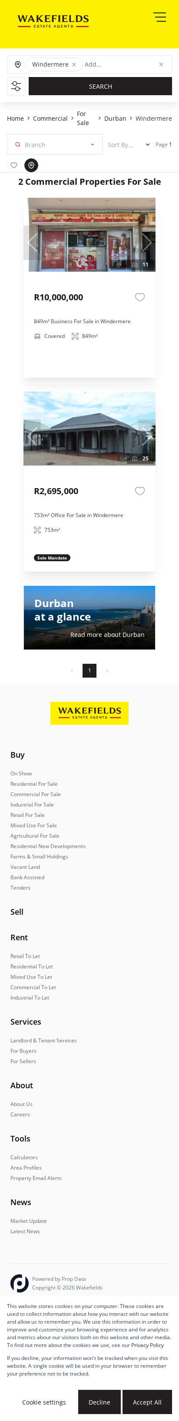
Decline (99, 1402)
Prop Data (74, 1279)
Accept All (147, 1402)
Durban (115, 118)
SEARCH (100, 86)
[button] (73, 64)
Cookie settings (44, 1402)
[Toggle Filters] (16, 86)
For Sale (83, 118)
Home (15, 118)
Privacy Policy (147, 1345)
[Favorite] (140, 297)
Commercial (50, 118)
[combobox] (124, 65)
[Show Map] (31, 165)
